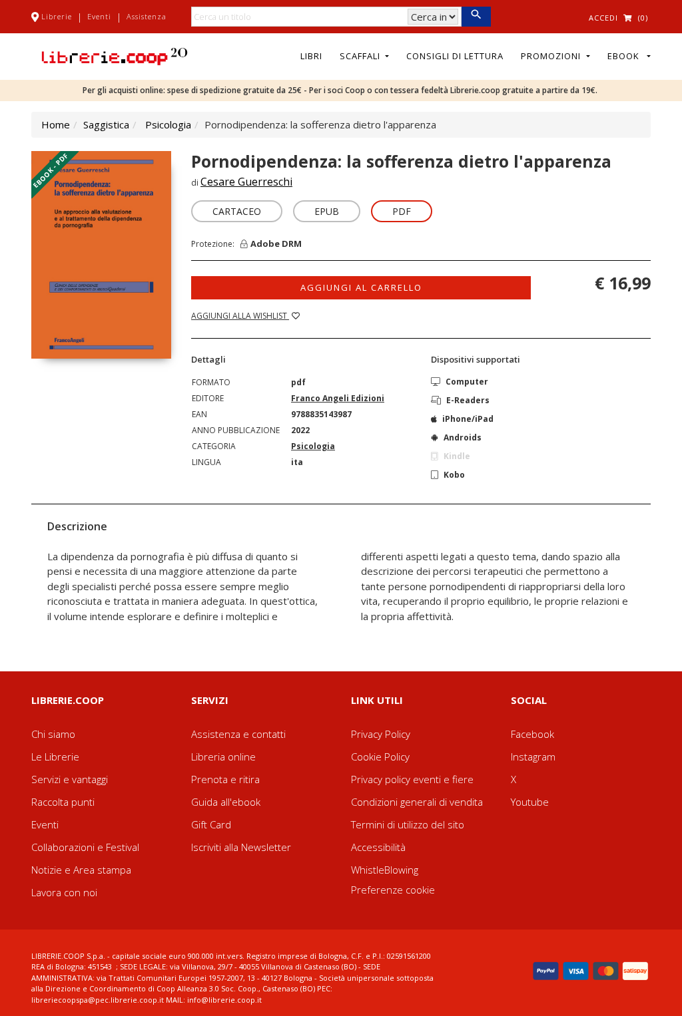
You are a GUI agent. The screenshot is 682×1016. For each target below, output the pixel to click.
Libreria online (223, 756)
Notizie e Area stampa (81, 869)
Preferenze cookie (393, 889)
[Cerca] (476, 17)
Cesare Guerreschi (246, 181)
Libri (311, 56)
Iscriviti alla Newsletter (241, 847)
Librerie (56, 16)
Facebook (532, 734)
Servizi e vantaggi (69, 779)
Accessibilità (378, 847)
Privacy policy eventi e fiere (412, 779)
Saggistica (106, 124)
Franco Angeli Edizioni (337, 398)
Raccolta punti (63, 801)
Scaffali (361, 56)
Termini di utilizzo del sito (407, 824)
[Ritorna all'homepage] (114, 55)
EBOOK (626, 56)
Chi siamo (53, 734)
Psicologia (168, 124)
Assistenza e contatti (238, 734)
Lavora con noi (64, 892)
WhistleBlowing (384, 869)
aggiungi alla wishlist (240, 315)
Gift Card (211, 824)
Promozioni (552, 56)
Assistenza (147, 16)
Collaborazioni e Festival (85, 847)
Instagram (533, 756)
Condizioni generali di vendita (417, 801)
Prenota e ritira (225, 779)
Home (55, 124)
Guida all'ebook (225, 801)
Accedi (603, 18)
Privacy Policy (380, 734)
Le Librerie (55, 756)
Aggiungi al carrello (361, 287)
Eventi (99, 16)
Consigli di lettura (455, 56)
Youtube (530, 801)
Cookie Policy (380, 756)
